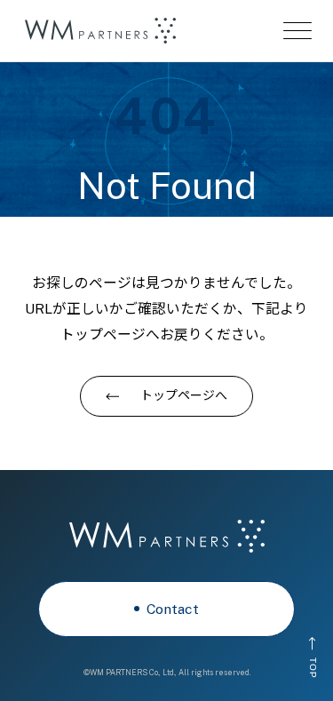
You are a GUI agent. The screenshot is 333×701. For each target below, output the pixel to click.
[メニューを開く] (297, 30)
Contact (173, 609)
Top (312, 667)
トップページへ (183, 395)
